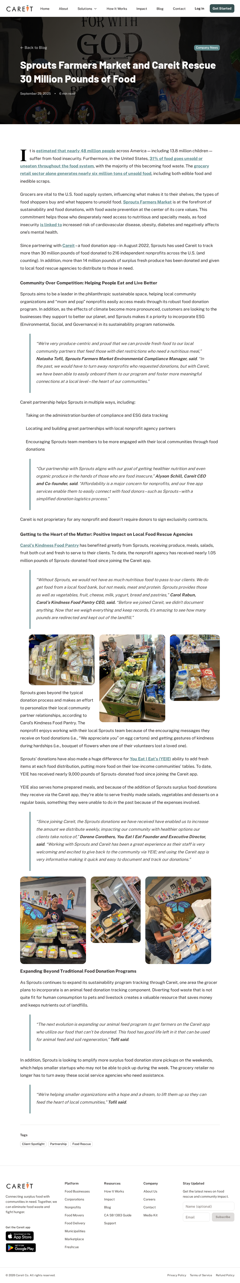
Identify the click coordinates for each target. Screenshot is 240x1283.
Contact (149, 1207)
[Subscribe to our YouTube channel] (23, 1219)
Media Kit (150, 1215)
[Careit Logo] (20, 8)
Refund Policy (225, 1275)
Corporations (74, 1199)
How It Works (114, 1191)
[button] (87, 8)
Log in (199, 8)
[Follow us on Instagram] (15, 1219)
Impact (109, 1199)
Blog (107, 1207)
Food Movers (74, 1215)
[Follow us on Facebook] (11, 1219)
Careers (149, 1199)
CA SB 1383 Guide (117, 1215)
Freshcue (72, 1247)
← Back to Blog (33, 47)
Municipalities (75, 1231)
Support (110, 1223)
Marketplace (74, 1239)
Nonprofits (73, 1207)
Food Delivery (75, 1223)
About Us (150, 1191)
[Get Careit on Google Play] (21, 1247)
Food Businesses (77, 1191)
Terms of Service (201, 1275)
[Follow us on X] (19, 1219)
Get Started (222, 8)
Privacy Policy (176, 1275)
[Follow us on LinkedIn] (7, 1219)
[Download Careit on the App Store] (20, 1236)
